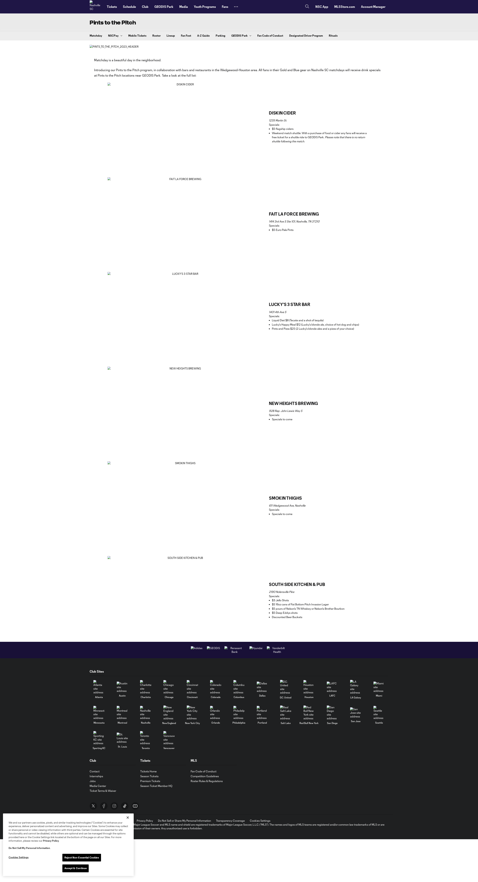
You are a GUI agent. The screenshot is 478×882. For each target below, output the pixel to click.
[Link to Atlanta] (99, 687)
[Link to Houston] (309, 687)
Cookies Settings (260, 820)
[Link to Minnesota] (99, 713)
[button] (236, 6)
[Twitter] (93, 806)
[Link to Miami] (379, 687)
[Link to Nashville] (145, 713)
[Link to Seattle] (379, 713)
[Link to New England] (169, 712)
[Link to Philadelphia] (239, 713)
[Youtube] (135, 806)
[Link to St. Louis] (122, 738)
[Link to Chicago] (169, 687)
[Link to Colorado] (215, 687)
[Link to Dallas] (262, 687)
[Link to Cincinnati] (192, 687)
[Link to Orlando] (215, 713)
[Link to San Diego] (332, 712)
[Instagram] (114, 806)
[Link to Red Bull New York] (309, 712)
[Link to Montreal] (122, 713)
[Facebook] (104, 806)
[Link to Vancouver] (169, 738)
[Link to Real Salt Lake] (285, 712)
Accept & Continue (75, 868)
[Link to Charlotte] (145, 687)
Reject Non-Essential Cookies (81, 857)
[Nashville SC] (96, 6)
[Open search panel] (307, 7)
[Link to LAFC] (332, 687)
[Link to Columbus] (239, 687)
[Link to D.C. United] (285, 687)
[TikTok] (124, 806)
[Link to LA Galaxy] (355, 687)
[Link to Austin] (122, 687)
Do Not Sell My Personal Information (29, 848)
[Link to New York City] (192, 712)
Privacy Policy (51, 840)
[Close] (128, 817)
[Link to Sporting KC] (99, 738)
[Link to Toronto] (145, 738)
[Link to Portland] (262, 713)
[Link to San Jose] (355, 712)
